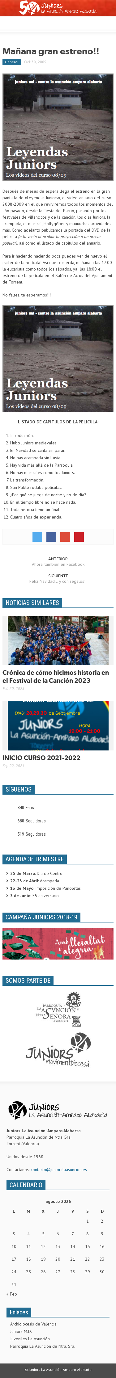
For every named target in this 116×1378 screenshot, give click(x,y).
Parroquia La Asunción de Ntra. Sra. (42, 1346)
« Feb (11, 1294)
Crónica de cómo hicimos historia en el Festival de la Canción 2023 (55, 676)
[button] (23, 22)
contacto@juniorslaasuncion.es (59, 1169)
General (12, 62)
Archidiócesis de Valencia (33, 1324)
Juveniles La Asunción (30, 1339)
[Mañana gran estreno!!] (58, 127)
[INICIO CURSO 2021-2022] (58, 725)
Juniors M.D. (21, 1331)
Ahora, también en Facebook (58, 564)
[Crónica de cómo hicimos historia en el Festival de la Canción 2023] (58, 640)
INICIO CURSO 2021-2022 (41, 758)
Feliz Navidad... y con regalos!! (58, 581)
